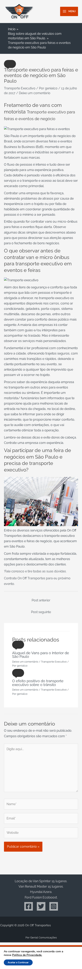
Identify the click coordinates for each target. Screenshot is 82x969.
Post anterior (41, 600)
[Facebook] (28, 906)
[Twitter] (41, 906)
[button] (10, 64)
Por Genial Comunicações (41, 937)
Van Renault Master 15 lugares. (41, 886)
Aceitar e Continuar (18, 962)
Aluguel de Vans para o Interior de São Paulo (40, 655)
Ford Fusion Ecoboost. (41, 897)
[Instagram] (53, 906)
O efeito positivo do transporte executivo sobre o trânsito (37, 683)
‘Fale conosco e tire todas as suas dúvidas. (35, 571)
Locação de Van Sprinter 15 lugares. (41, 881)
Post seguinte (41, 612)
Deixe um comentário (34, 93)
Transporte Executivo (19, 88)
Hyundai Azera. (41, 892)
